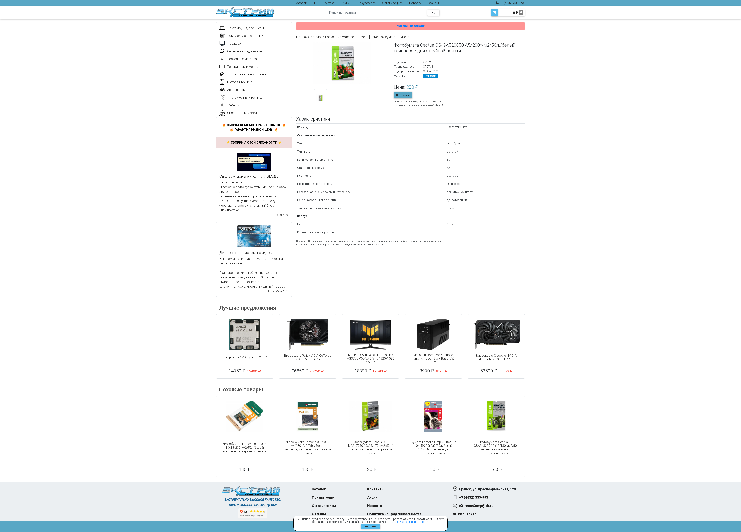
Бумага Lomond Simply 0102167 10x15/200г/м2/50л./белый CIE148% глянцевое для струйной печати (433, 447)
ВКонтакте (467, 514)
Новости (415, 3)
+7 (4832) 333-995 (512, 3)
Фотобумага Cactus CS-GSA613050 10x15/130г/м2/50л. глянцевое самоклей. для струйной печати (496, 447)
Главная (301, 37)
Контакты (330, 3)
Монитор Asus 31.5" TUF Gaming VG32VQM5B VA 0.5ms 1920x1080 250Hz (370, 358)
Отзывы (433, 3)
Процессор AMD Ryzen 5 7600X (244, 357)
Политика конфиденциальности (394, 514)
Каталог (301, 3)
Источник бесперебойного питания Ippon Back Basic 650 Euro (433, 358)
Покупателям (367, 3)
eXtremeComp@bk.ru (476, 506)
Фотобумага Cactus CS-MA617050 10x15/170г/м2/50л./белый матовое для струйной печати (370, 447)
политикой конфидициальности (407, 521)
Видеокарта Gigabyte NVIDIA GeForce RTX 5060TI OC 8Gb (496, 357)
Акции (347, 3)
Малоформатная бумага (378, 37)
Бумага (404, 37)
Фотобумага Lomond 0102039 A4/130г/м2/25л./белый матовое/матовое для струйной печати (308, 447)
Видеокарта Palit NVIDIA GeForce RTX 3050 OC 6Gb (307, 357)
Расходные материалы (341, 37)
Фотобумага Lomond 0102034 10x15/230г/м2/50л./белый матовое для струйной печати (244, 447)
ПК (315, 3)
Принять (370, 526)
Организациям (392, 3)
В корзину (404, 95)
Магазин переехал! (411, 26)
